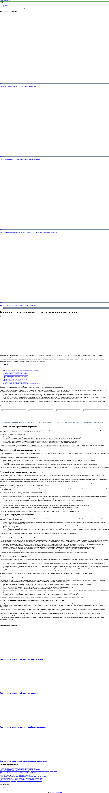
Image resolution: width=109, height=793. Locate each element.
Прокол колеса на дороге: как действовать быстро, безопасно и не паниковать (21, 781)
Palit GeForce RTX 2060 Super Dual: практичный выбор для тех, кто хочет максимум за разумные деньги (28, 232)
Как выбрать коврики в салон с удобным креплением (23, 727)
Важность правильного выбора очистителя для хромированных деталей (21, 370)
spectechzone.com (57, 792)
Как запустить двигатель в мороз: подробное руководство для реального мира (21, 778)
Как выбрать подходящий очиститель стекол (19, 693)
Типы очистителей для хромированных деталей (15, 373)
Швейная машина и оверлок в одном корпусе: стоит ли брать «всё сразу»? (20, 159)
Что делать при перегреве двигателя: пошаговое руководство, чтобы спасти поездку (23, 776)
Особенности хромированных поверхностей (15, 372)
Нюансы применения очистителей (12, 380)
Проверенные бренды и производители (13, 377)
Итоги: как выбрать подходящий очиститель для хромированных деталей (22, 383)
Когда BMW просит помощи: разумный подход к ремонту (16, 775)
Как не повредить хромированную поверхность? (16, 379)
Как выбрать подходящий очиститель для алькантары (23, 761)
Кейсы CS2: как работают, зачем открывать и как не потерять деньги (18, 305)
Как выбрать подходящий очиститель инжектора (21, 659)
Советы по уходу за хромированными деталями (15, 382)
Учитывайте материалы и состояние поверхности (16, 375)
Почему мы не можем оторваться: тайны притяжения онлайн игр (18, 86)
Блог (1, 83)
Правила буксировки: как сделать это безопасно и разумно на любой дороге (20, 779)
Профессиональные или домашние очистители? (15, 376)
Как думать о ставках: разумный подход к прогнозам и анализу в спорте (19, 773)
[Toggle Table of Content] (1, 368)
